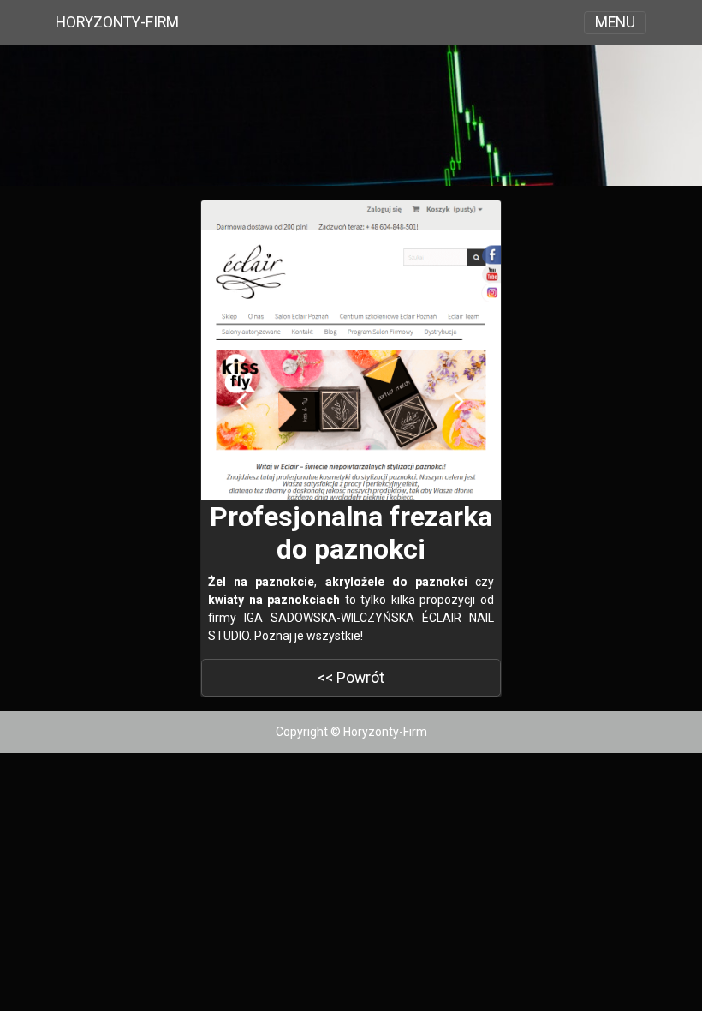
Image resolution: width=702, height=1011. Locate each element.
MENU (615, 22)
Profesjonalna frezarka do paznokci (351, 532)
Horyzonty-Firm (117, 22)
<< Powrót (351, 677)
